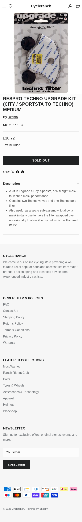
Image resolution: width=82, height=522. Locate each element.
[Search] (12, 6)
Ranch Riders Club (16, 372)
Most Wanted (12, 366)
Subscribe (16, 464)
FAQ (6, 304)
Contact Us (10, 310)
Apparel (8, 398)
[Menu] (4, 6)
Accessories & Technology (21, 392)
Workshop (10, 411)
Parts (6, 379)
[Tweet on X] (12, 171)
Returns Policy (13, 323)
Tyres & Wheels (13, 385)
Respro (13, 117)
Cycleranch (18, 508)
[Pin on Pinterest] (22, 171)
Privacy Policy (12, 336)
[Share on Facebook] (17, 171)
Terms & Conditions (16, 330)
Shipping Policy (13, 317)
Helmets (8, 404)
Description (11, 183)
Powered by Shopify (37, 508)
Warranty (9, 342)
